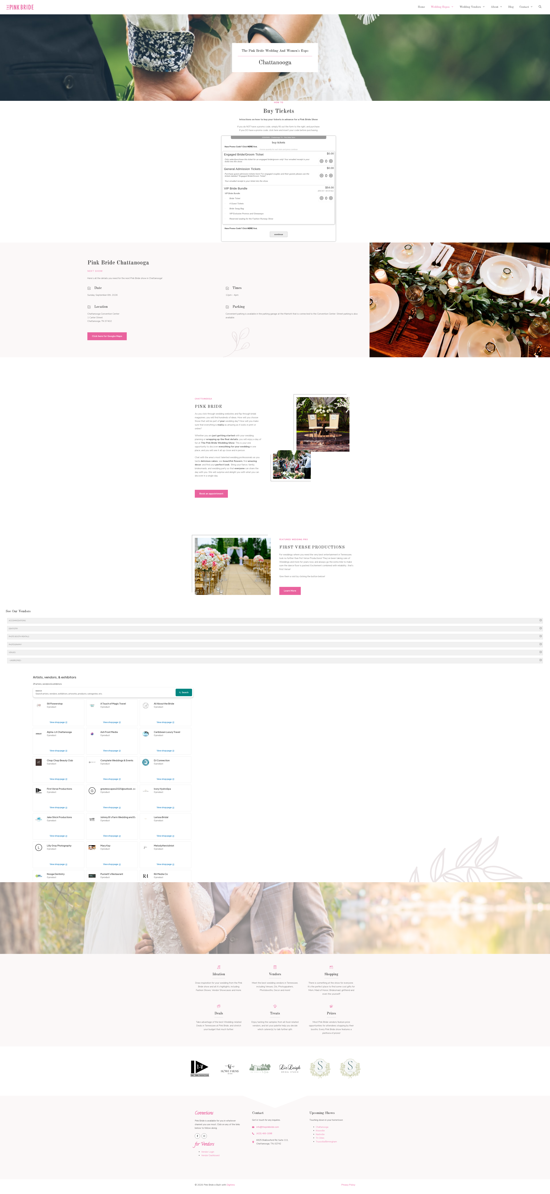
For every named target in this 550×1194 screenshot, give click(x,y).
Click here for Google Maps (107, 336)
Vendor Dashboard (210, 1155)
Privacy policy (348, 1184)
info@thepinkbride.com (267, 1127)
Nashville (320, 1134)
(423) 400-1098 (264, 1133)
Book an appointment (211, 493)
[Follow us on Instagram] (204, 1136)
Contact (524, 7)
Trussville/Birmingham (326, 1141)
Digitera (231, 1184)
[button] (540, 7)
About (494, 7)
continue (278, 234)
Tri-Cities (320, 1137)
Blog (511, 7)
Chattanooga (322, 1127)
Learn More (290, 590)
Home (421, 7)
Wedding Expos (440, 7)
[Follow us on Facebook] (197, 1136)
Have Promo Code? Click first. (241, 146)
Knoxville (320, 1130)
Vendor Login (207, 1151)
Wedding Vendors (470, 7)
